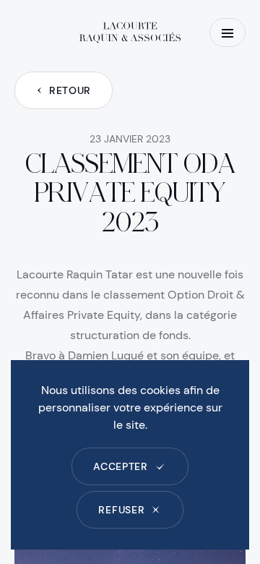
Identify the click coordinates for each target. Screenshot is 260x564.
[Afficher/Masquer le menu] (227, 32)
